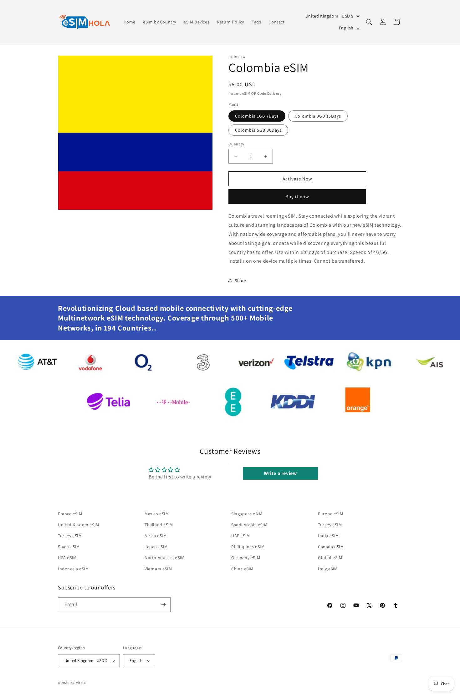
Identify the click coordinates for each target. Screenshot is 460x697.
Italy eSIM (328, 569)
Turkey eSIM (70, 535)
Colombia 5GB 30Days (258, 130)
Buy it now (297, 197)
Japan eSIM (156, 546)
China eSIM (242, 569)
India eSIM (328, 535)
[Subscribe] (163, 604)
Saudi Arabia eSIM (249, 525)
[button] (369, 22)
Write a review (280, 473)
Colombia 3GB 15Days (318, 116)
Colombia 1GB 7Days (257, 116)
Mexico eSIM (157, 514)
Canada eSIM (331, 546)
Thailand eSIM (159, 525)
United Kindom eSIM (78, 525)
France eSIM (70, 514)
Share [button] (240, 280)
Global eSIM (330, 557)
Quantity (236, 144)
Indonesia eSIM (73, 569)
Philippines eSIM (248, 546)
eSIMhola (78, 682)
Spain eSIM (69, 546)
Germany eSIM (245, 557)
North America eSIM (165, 557)
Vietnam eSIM (158, 569)
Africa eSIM (156, 535)
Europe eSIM (330, 514)
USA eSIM (67, 557)
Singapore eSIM (246, 514)
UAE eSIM (240, 535)
